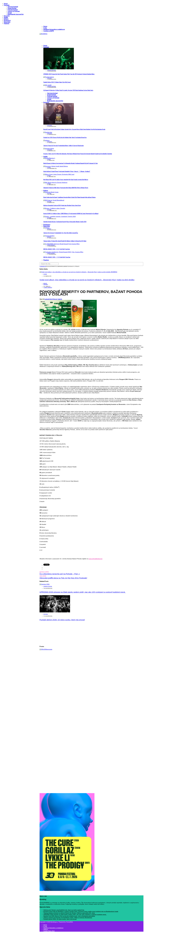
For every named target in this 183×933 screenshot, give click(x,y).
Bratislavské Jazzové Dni (16, 14)
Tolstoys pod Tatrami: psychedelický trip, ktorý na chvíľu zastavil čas (60, 233)
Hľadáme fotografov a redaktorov (54, 29)
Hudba (6, 17)
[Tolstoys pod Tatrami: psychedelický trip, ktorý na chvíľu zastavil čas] (46, 227)
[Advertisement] (74, 39)
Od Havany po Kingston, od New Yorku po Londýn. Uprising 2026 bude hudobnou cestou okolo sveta (68, 90)
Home (6, 3)
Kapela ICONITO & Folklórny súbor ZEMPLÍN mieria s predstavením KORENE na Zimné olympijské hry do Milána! (70, 213)
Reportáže (7, 22)
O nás (45, 28)
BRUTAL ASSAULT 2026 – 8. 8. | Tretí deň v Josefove (56, 249)
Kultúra (6, 19)
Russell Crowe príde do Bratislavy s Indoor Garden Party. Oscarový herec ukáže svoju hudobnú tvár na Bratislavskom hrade (74, 129)
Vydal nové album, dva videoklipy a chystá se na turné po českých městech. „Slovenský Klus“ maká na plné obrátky (87, 280)
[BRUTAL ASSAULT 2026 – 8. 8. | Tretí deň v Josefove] (61, 244)
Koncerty (7, 16)
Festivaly (6, 5)
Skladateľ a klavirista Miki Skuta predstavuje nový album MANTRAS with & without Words (65, 188)
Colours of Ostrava (14, 11)
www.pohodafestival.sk (95, 558)
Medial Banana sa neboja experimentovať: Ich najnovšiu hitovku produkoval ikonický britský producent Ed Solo (70, 163)
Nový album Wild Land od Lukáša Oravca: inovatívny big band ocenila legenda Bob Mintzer (65, 179)
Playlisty (6, 23)
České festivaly (51, 245)
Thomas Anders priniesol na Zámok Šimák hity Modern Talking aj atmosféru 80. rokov (64, 241)
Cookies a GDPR (48, 31)
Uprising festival (13, 6)
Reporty (49, 228)
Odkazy (45, 929)
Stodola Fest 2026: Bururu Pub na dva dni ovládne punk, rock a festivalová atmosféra (65, 137)
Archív (45, 283)
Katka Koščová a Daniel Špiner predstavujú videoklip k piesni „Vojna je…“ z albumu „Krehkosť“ (66, 171)
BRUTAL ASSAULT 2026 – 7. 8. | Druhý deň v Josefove (56, 257)
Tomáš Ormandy (48, 287)
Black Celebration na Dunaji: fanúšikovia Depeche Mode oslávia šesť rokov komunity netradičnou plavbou (69, 197)
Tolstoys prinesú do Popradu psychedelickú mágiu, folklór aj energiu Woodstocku (63, 145)
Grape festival (12, 8)
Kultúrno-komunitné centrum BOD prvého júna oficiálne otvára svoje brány (62, 205)
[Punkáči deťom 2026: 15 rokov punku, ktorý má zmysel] (48, 77)
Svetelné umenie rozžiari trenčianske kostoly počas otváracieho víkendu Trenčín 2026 (64, 222)
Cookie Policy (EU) (49, 931)
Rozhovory (7, 20)
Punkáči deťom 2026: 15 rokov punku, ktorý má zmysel (57, 82)
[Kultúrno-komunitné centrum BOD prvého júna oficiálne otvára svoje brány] (53, 200)
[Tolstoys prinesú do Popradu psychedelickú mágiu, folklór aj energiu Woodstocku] (46, 140)
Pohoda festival (13, 10)
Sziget (10, 13)
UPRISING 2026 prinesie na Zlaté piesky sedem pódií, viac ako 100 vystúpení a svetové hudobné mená (69, 74)
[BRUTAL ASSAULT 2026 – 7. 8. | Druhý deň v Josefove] (63, 252)
